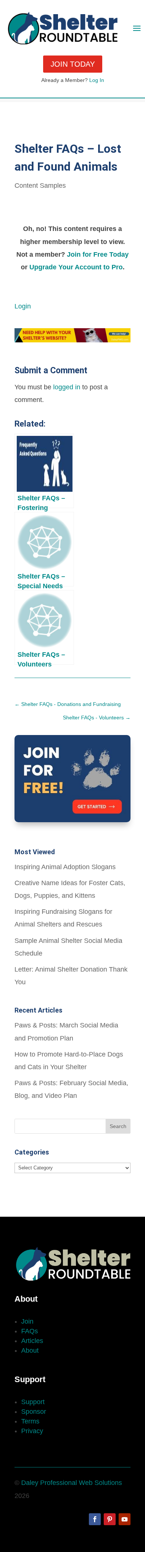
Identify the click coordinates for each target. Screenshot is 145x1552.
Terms (30, 1421)
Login (22, 306)
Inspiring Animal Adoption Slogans (65, 867)
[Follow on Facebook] (95, 1519)
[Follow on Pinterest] (110, 1519)
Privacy (32, 1431)
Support (33, 1402)
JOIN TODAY (73, 64)
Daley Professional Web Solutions (71, 1482)
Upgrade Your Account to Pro (76, 267)
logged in (66, 387)
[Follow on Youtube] (124, 1519)
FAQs (29, 1331)
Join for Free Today (98, 254)
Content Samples (40, 185)
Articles (32, 1340)
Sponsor (33, 1411)
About (30, 1350)
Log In (96, 80)
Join (27, 1321)
